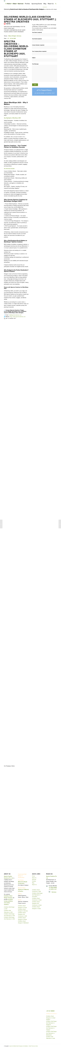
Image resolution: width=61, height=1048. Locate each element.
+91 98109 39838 (53, 887)
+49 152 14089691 (50, 1011)
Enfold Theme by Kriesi (33, 1046)
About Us (34, 877)
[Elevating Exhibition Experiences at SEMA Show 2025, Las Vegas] (1, 524)
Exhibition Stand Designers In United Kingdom (50, 1017)
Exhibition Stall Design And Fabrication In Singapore (51, 1022)
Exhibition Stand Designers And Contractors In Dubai (37, 903)
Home (33, 876)
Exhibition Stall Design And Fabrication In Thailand (51, 1028)
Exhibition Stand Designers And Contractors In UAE (22, 914)
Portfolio (34, 881)
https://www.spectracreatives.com (17, 316)
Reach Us (34, 884)
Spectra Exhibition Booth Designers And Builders (18, 1046)
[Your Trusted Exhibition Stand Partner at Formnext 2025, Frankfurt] (60, 524)
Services (34, 879)
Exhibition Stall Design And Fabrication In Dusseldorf (37, 894)
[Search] (55, 3)
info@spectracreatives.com (15, 315)
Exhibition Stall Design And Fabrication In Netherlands (51, 1033)
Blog (33, 883)
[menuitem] (9, 3)
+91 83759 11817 (53, 889)
